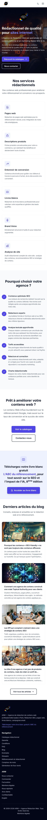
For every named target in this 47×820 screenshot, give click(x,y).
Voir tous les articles (22, 691)
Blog (3, 750)
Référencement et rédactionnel (13, 759)
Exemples (5, 753)
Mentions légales (8, 785)
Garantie (5, 740)
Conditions (6, 743)
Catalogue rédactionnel (10, 737)
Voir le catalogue (23, 429)
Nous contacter (11, 66)
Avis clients (6, 792)
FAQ (3, 747)
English (4, 798)
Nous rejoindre (7, 788)
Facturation (6, 782)
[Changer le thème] (38, 4)
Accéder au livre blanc (25, 490)
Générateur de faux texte (11, 765)
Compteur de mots (9, 762)
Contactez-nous (23, 438)
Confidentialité (7, 795)
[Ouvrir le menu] (43, 3)
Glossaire (5, 756)
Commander (6, 779)
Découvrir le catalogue (14, 59)
